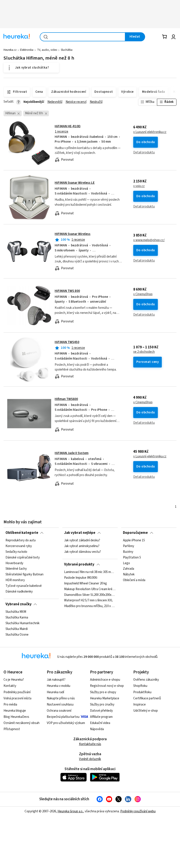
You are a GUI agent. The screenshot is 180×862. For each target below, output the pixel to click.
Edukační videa (100, 723)
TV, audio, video (47, 50)
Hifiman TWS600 (66, 399)
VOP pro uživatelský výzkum (66, 723)
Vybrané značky (18, 604)
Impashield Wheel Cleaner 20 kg (85, 583)
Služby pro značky (102, 704)
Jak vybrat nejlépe (79, 532)
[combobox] (82, 36)
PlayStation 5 (132, 557)
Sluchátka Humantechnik (22, 623)
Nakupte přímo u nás (61, 698)
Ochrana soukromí (59, 710)
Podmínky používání (17, 692)
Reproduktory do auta (20, 540)
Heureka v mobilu (58, 686)
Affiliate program (101, 717)
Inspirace (139, 704)
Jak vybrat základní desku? (82, 540)
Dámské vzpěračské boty (22, 557)
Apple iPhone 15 (134, 540)
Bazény (128, 552)
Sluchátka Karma (16, 617)
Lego (126, 563)
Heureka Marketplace (104, 698)
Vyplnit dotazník (90, 759)
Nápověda (97, 729)
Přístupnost (12, 729)
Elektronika (26, 50)
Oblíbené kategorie (21, 532)
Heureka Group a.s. (70, 811)
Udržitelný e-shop (145, 710)
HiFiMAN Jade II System (71, 453)
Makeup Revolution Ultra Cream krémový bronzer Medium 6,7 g (90, 589)
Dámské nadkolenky (19, 591)
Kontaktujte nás (90, 744)
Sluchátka (66, 50)
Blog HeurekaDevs (16, 717)
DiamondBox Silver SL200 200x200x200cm (90, 595)
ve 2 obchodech (144, 352)
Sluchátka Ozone (17, 635)
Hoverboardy (14, 563)
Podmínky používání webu (138, 811)
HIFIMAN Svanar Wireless (72, 234)
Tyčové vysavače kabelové (23, 586)
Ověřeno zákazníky (146, 679)
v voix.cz (139, 186)
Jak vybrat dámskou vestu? (82, 552)
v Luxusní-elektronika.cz (149, 132)
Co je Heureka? (14, 679)
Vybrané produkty (79, 564)
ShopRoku (140, 686)
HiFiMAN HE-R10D (68, 126)
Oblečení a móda (134, 580)
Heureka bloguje (15, 710)
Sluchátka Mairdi (16, 629)
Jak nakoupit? (56, 679)
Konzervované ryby (18, 546)
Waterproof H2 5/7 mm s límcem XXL (88, 600)
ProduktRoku (142, 692)
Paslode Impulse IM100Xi (80, 578)
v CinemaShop (143, 294)
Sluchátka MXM (15, 612)
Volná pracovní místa (17, 698)
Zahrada (128, 569)
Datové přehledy (101, 710)
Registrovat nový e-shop (107, 686)
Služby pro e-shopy (103, 692)
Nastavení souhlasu (60, 704)
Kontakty (10, 686)
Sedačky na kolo (16, 552)
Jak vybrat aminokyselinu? (81, 546)
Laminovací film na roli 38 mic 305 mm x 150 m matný (90, 572)
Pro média (10, 704)
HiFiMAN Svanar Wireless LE (75, 182)
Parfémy (128, 546)
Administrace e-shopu (105, 679)
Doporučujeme (135, 532)
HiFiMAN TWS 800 (67, 291)
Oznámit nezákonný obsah (22, 723)
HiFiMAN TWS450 (67, 342)
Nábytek (129, 574)
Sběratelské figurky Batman (24, 574)
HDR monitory (15, 580)
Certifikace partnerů (147, 698)
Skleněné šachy (16, 569)
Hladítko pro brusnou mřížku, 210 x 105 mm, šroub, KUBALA (90, 606)
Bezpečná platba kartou (63, 717)
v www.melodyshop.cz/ (149, 240)
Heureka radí (55, 692)
